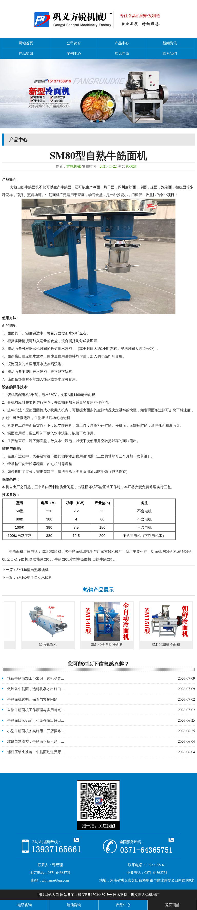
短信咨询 (74, 904)
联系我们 (170, 53)
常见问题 (122, 53)
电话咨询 (24, 904)
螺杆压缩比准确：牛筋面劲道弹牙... (35, 751)
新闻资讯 (170, 42)
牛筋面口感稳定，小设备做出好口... (35, 720)
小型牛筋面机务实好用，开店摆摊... (35, 730)
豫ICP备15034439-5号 (95, 894)
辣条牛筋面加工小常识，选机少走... (35, 678)
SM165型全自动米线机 (34, 577)
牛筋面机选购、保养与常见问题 (32, 699)
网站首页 (26, 42)
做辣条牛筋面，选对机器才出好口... (35, 688)
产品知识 (26, 53)
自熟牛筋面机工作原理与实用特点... (35, 709)
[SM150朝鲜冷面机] (153, 639)
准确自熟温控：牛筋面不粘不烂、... (35, 741)
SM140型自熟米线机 (32, 569)
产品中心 (122, 42)
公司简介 (74, 42)
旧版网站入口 (48, 894)
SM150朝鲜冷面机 (153, 644)
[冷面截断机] (35, 639)
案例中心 (74, 53)
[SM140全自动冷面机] (94, 639)
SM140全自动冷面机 (94, 644)
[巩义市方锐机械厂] (98, 31)
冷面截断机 (35, 644)
